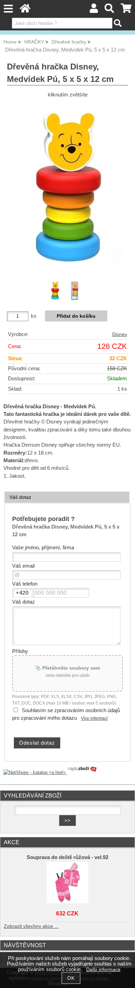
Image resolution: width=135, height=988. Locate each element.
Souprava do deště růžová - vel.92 (67, 857)
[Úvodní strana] (25, 10)
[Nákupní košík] (126, 10)
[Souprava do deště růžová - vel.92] (67, 882)
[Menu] (8, 9)
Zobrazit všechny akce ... (31, 926)
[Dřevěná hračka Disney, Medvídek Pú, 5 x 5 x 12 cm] (67, 188)
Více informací (94, 718)
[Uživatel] (93, 10)
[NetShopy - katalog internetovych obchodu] (50, 772)
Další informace (103, 969)
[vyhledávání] (109, 10)
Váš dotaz (20, 497)
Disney (119, 334)
